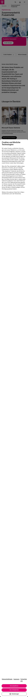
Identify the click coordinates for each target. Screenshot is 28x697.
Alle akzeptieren (14, 686)
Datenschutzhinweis (7, 679)
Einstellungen (15, 694)
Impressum (16, 679)
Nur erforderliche (14, 690)
